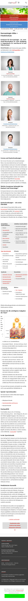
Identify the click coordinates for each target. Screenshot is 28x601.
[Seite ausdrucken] (14, 529)
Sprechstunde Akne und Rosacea (10, 403)
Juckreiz (4, 244)
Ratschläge (17, 178)
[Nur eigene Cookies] (26, 593)
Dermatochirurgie (7, 276)
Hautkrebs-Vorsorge (7, 274)
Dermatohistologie (7, 279)
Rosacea (7, 238)
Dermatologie (4, 209)
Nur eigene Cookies (14, 596)
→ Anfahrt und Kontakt (14, 519)
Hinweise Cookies (19, 590)
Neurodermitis (6, 230)
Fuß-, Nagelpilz (19, 290)
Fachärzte (16, 211)
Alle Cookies (14, 595)
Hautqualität (13, 431)
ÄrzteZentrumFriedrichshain (7, 52)
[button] (24, 6)
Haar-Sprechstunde (6, 251)
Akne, (4, 238)
